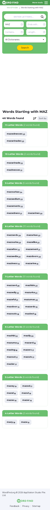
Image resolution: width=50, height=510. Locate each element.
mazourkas (14, 191)
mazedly (13, 292)
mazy (11, 422)
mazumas (31, 299)
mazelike (33, 242)
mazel (11, 393)
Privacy (25, 506)
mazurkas (33, 235)
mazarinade (15, 162)
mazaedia (14, 256)
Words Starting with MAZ (32, 7)
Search (25, 47)
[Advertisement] (25, 81)
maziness (13, 263)
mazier (12, 364)
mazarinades (15, 140)
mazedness (14, 213)
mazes (11, 400)
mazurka (31, 292)
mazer (27, 400)
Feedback (14, 506)
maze (25, 422)
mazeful (12, 299)
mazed (27, 386)
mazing (12, 349)
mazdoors (34, 256)
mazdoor (13, 306)
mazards (31, 306)
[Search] (42, 16)
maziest (30, 313)
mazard (30, 342)
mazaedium (15, 199)
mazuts (29, 357)
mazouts (13, 313)
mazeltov (13, 249)
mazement (33, 249)
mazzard (13, 285)
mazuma (13, 342)
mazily (28, 335)
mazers (28, 349)
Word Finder (12, 7)
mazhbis (31, 285)
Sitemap (36, 506)
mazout (12, 357)
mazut (26, 393)
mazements (15, 206)
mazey (11, 386)
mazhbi (12, 335)
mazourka (14, 242)
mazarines (35, 213)
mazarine (32, 263)
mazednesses (16, 133)
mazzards (14, 235)
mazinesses (14, 170)
